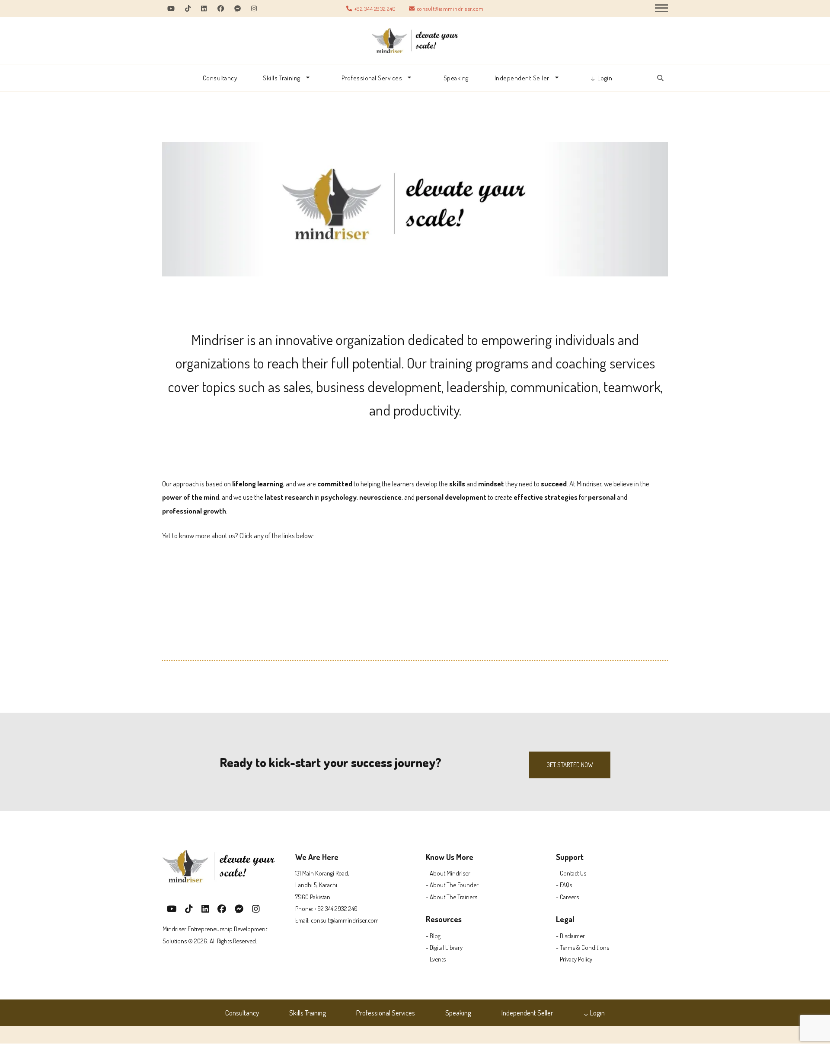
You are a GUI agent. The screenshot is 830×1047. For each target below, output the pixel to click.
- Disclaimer (570, 935)
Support (570, 857)
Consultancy (220, 77)
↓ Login (602, 77)
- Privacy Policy (574, 959)
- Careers (567, 897)
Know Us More (449, 857)
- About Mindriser (448, 873)
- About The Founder (452, 884)
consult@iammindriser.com (450, 8)
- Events (436, 959)
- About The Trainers (451, 897)
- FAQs (564, 884)
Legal (565, 919)
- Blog (433, 935)
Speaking (456, 77)
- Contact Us (571, 873)
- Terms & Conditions (582, 947)
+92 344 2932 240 (375, 8)
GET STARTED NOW (569, 765)
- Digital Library (444, 947)
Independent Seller (522, 77)
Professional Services (372, 77)
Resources (444, 919)
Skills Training (281, 77)
